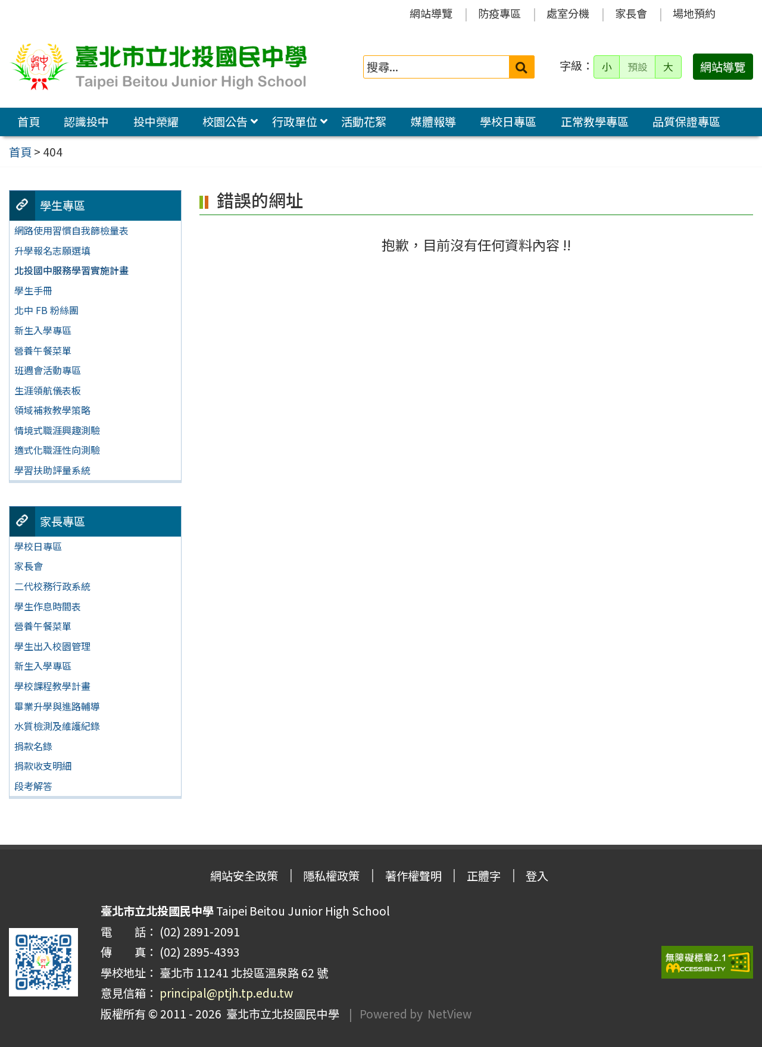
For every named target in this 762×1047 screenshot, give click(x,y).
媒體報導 (433, 121)
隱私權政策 (331, 875)
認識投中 (86, 121)
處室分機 (567, 13)
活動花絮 (363, 121)
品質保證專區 (686, 121)
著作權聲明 (413, 875)
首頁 (28, 121)
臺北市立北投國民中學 (280, 1013)
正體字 (484, 875)
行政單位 (294, 121)
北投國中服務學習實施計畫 (71, 270)
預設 (637, 66)
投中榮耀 (156, 121)
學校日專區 (508, 121)
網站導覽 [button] (722, 66)
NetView (449, 1013)
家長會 (631, 13)
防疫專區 (499, 13)
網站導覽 (431, 13)
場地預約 (694, 13)
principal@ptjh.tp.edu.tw (226, 993)
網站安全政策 (244, 875)
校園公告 (225, 121)
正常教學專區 (595, 121)
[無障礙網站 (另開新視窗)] (707, 962)
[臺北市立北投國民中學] (158, 66)
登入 (537, 875)
